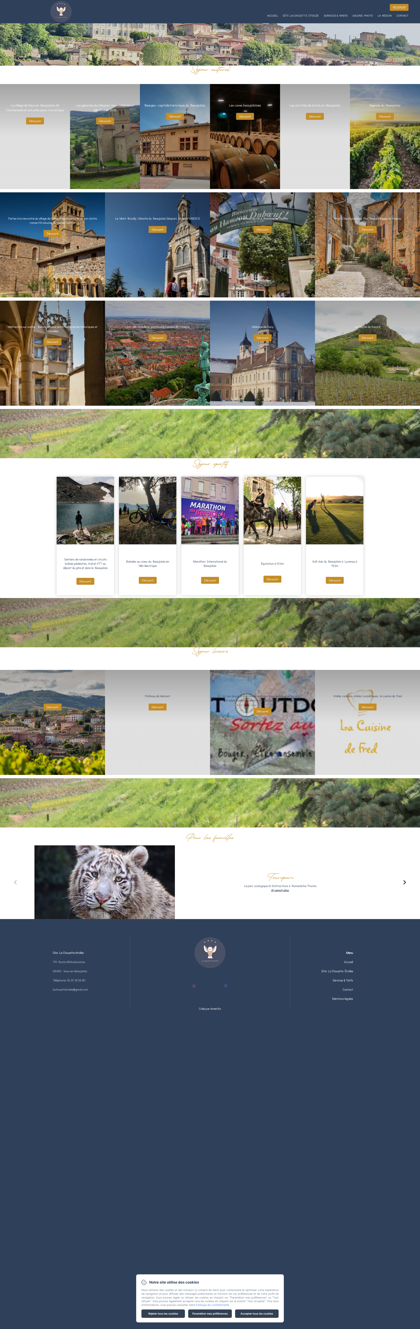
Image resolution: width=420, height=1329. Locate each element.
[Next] (404, 882)
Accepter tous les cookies (257, 1313)
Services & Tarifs (336, 15)
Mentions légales (342, 999)
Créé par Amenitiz (210, 1009)
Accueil (272, 15)
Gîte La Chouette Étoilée (301, 15)
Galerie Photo (363, 15)
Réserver (399, 7)
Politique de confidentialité (212, 1305)
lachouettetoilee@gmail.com (70, 989)
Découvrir (35, 121)
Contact (403, 15)
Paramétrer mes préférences (210, 1313)
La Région (385, 15)
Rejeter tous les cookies (163, 1313)
